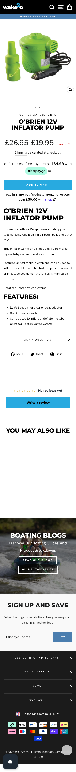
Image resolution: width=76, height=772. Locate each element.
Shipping (21, 152)
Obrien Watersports (38, 114)
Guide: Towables (38, 569)
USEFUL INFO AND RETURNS (37, 657)
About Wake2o (36, 671)
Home (37, 107)
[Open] (10, 761)
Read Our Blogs (38, 560)
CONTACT (37, 700)
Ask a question (38, 340)
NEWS (37, 686)
